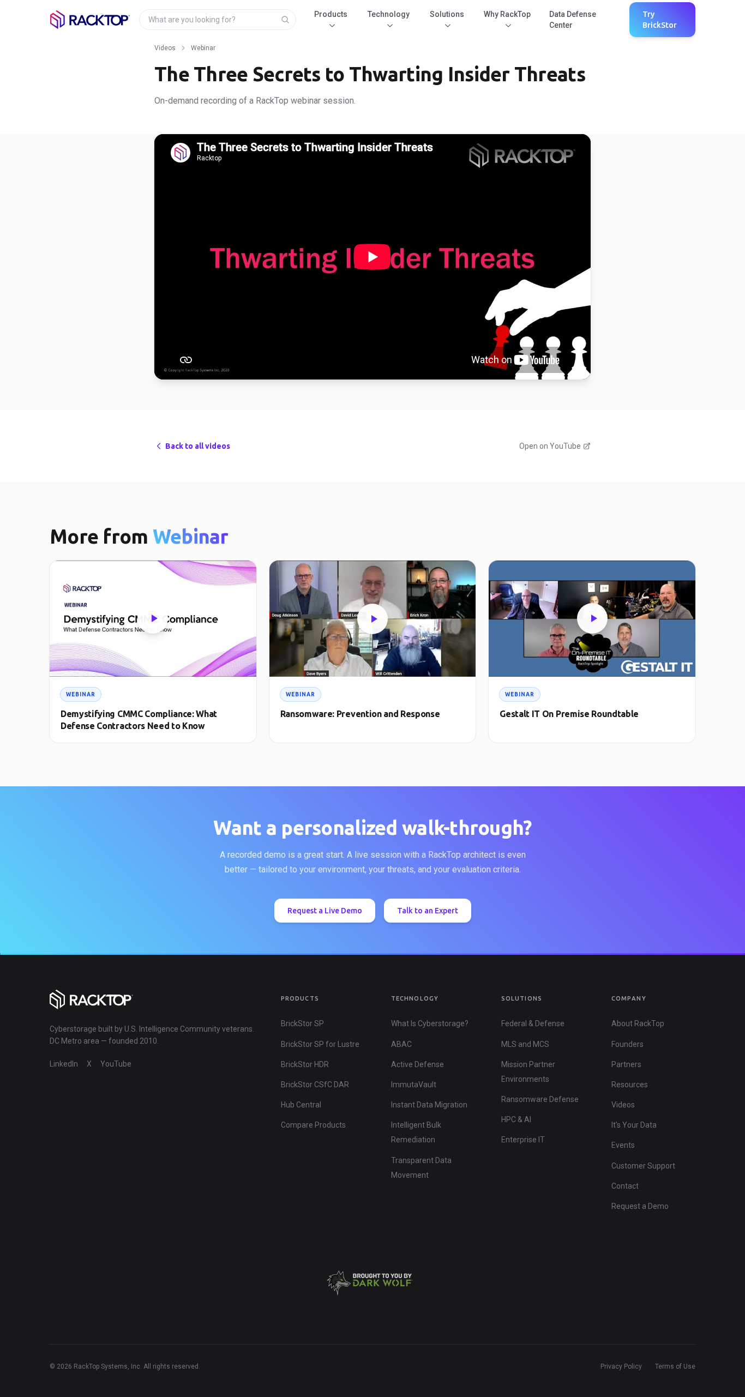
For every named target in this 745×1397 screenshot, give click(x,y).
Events (623, 1145)
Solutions (447, 14)
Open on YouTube (550, 446)
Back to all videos (197, 446)
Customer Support (643, 1165)
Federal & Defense (532, 1023)
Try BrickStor (659, 19)
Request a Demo (640, 1206)
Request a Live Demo (324, 910)
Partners (626, 1064)
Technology (389, 14)
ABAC (401, 1044)
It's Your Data (634, 1125)
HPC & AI (516, 1119)
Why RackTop (507, 14)
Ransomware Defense (540, 1099)
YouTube (115, 1063)
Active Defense (417, 1064)
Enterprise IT (523, 1139)
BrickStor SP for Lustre (320, 1044)
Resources (629, 1084)
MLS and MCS (525, 1044)
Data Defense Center (572, 19)
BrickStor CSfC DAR (315, 1084)
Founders (627, 1044)
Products (330, 14)
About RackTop (637, 1023)
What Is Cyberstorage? (429, 1023)
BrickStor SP (302, 1023)
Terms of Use (675, 1366)
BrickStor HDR (305, 1064)
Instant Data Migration (429, 1104)
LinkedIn (64, 1063)
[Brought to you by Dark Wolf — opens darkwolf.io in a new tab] (372, 1283)
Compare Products (313, 1125)
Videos (165, 48)
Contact (625, 1186)
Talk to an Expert (427, 910)
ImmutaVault (413, 1084)
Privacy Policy (621, 1366)
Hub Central (301, 1104)
